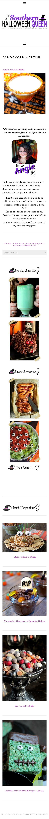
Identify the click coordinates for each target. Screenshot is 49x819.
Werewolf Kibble (24, 706)
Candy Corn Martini (13, 70)
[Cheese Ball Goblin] (24, 538)
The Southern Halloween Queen (24, 23)
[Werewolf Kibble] (24, 668)
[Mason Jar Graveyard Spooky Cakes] (24, 594)
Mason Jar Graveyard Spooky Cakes (24, 621)
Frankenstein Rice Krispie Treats (24, 790)
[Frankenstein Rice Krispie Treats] (24, 753)
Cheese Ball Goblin (24, 557)
